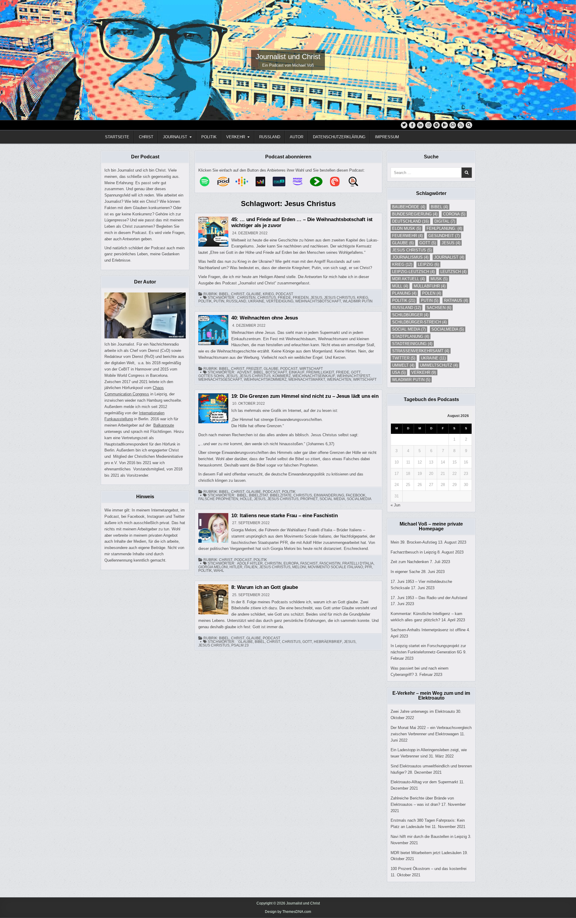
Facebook (355, 495)
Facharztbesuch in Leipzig (413, 552)
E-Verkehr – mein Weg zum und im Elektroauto (431, 695)
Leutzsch (453, 271)
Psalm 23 (240, 645)
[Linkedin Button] (420, 125)
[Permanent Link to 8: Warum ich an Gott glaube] (213, 599)
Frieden (301, 297)
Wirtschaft (311, 368)
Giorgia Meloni (213, 567)
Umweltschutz (439, 365)
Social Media (332, 499)
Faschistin (330, 563)
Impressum (387, 137)
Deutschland (410, 221)
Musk (439, 279)
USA (399, 372)
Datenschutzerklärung (339, 137)
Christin (273, 563)
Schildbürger (410, 315)
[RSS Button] (461, 125)
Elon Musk (406, 228)
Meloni (299, 567)
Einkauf (296, 372)
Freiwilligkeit (320, 372)
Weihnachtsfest (353, 376)
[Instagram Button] (428, 125)
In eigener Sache (405, 571)
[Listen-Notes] (356, 181)
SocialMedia (359, 499)
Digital (444, 221)
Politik (209, 137)
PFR (368, 567)
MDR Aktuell (408, 279)
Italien (250, 567)
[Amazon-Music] (300, 181)
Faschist (309, 563)
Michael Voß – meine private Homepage (431, 526)
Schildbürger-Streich (419, 322)
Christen (246, 297)
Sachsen (439, 307)
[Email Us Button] (452, 125)
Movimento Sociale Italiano (335, 567)
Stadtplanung (410, 336)
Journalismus (410, 257)
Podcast (284, 294)
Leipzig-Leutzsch (413, 271)
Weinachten (339, 379)
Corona (454, 214)
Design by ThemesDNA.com (288, 912)
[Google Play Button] (444, 125)
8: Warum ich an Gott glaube (264, 587)
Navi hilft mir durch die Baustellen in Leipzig (429, 836)
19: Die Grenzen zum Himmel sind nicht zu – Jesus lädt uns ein (305, 396)
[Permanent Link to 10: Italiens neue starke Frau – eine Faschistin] (213, 528)
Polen (431, 293)
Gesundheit (444, 235)
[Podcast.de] (226, 181)
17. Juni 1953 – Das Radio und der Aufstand (429, 598)
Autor (296, 137)
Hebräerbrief (328, 642)
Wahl (219, 570)
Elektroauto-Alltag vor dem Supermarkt (424, 782)
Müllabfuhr (430, 286)
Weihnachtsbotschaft (318, 301)
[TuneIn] (282, 181)
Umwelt (403, 365)
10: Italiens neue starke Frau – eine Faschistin (284, 515)
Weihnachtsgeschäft (220, 379)
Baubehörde (408, 207)
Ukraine (256, 301)
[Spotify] (207, 181)
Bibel (224, 294)
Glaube (253, 294)
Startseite (117, 137)
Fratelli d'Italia (358, 563)
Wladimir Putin (358, 301)
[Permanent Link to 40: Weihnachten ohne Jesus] (213, 330)
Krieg (268, 294)
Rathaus (456, 300)
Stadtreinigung (412, 343)
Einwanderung (329, 495)
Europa (291, 563)
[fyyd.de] (319, 181)
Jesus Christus (339, 297)
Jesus (316, 297)
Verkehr (235, 137)
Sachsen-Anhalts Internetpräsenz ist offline (428, 630)
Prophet (309, 499)
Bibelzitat (258, 495)
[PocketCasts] (337, 181)
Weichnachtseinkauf (313, 376)
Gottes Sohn (211, 376)
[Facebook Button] (412, 125)
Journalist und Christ (288, 56)
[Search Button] (469, 125)
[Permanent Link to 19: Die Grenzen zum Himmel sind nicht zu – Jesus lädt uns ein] (213, 408)
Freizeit (254, 368)
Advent (244, 372)
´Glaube (245, 642)
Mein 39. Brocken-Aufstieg (414, 542)
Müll (400, 286)
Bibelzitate (281, 495)
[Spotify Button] (436, 125)
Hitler (236, 567)
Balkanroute (163, 425)
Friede (284, 297)
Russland (269, 137)
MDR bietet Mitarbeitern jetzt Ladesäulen (426, 852)
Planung (404, 293)
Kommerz (281, 376)
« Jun (395, 505)
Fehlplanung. (444, 228)
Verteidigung (279, 301)
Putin (219, 301)
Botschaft (276, 372)
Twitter (403, 358)
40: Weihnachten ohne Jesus (264, 318)
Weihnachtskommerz (265, 379)
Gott (356, 372)
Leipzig (428, 264)
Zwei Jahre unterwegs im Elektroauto (423, 711)
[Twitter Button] (404, 125)
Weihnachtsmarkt (306, 379)
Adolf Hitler (250, 563)
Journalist (175, 137)
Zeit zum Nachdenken (410, 562)
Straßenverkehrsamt (420, 351)
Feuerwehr (407, 235)
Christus (266, 297)
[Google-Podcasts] (245, 181)
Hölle (246, 499)
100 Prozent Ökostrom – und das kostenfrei (428, 868)
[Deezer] (263, 181)
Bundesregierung (414, 214)
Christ (146, 137)
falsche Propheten (218, 499)
